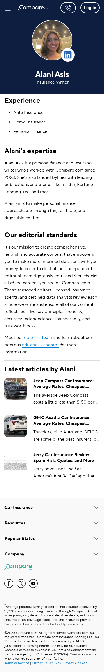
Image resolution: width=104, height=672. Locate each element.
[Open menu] (7, 8)
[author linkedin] (68, 55)
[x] (21, 583)
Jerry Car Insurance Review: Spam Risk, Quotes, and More (63, 457)
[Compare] (34, 8)
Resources (14, 523)
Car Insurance (18, 507)
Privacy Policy (42, 663)
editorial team (38, 337)
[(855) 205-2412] (68, 7)
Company (14, 554)
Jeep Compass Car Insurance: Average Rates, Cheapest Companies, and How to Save (63, 384)
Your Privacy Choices (71, 663)
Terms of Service (16, 663)
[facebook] (8, 583)
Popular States (19, 538)
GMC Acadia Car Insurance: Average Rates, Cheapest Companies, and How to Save (63, 421)
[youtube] (33, 583)
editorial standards (40, 345)
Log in (90, 8)
